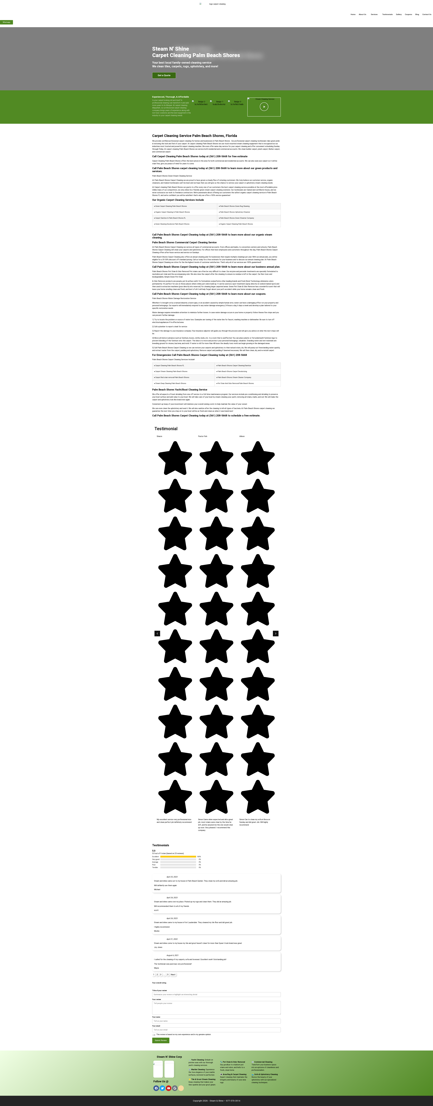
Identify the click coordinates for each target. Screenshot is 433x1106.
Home (353, 14)
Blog (417, 14)
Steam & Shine (216, 1100)
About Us (362, 14)
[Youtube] (168, 1088)
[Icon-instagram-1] (181, 1088)
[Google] (175, 1088)
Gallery (399, 14)
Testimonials (387, 14)
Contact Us (426, 14)
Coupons (408, 14)
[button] (264, 107)
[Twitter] (162, 1088)
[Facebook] (156, 1088)
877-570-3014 (233, 1100)
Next (173, 974)
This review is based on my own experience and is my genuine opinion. (183, 1034)
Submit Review (161, 1040)
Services (374, 14)
